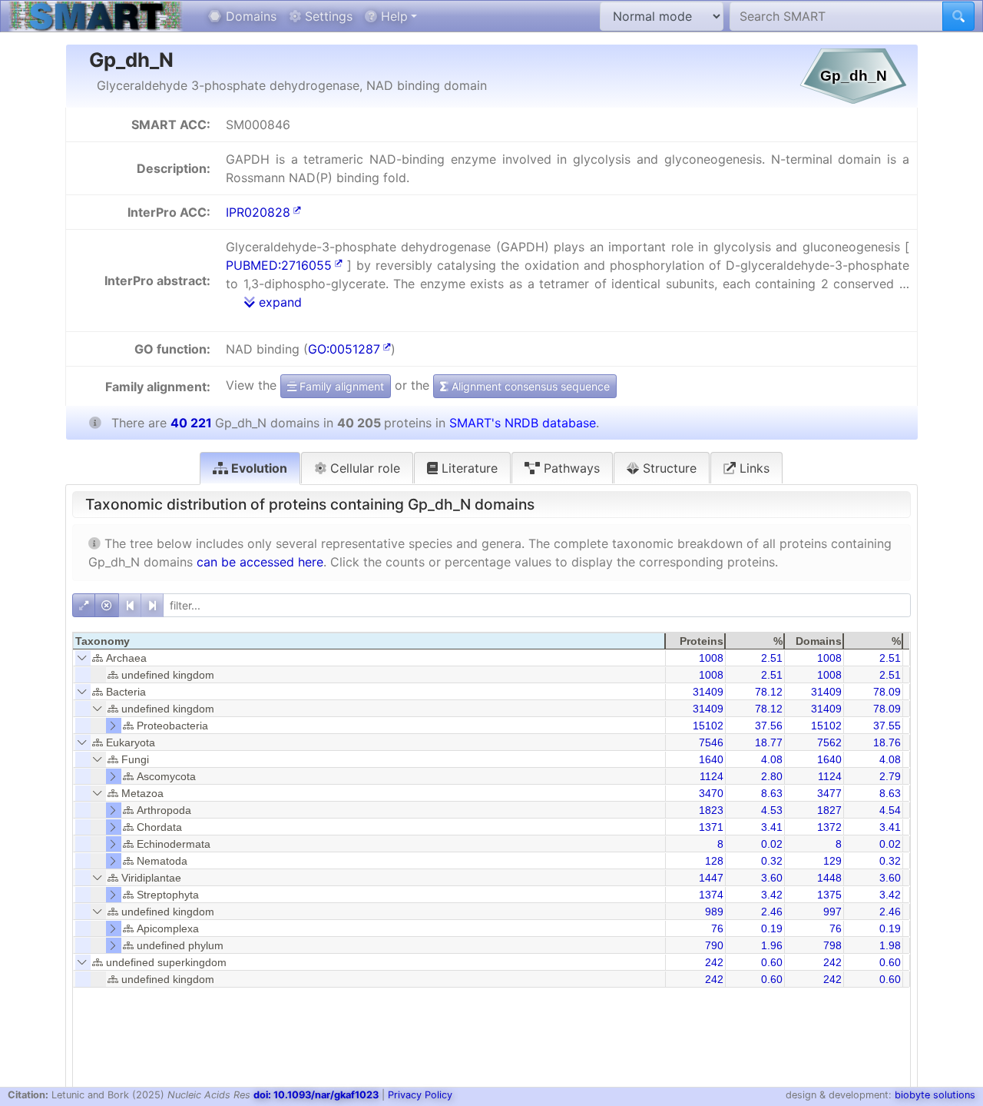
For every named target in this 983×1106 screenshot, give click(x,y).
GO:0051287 (344, 349)
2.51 (772, 658)
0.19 (772, 928)
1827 (829, 810)
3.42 (772, 894)
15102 (708, 725)
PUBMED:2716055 (279, 265)
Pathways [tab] (570, 468)
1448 (829, 878)
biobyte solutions (935, 1095)
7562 (829, 742)
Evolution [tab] (257, 468)
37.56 (769, 725)
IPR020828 (258, 212)
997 (832, 911)
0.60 (772, 962)
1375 (829, 894)
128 (714, 861)
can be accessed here (260, 562)
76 (717, 928)
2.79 (890, 776)
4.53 (772, 810)
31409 (708, 692)
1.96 (772, 945)
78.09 (887, 692)
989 (714, 911)
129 (832, 861)
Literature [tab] (468, 468)
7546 (711, 742)
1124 (711, 776)
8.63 (772, 793)
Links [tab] (753, 468)
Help (392, 16)
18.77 (769, 742)
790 (714, 945)
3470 (711, 793)
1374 (711, 894)
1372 (829, 827)
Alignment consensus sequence (529, 386)
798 (832, 945)
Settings (326, 16)
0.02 (772, 844)
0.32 (772, 861)
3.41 (772, 827)
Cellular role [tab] (363, 468)
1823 (711, 810)
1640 (711, 759)
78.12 (769, 692)
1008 (711, 658)
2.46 (772, 911)
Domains (249, 16)
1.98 (890, 945)
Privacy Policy (420, 1095)
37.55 (887, 725)
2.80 (772, 776)
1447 (711, 878)
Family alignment (340, 386)
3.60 (772, 878)
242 (714, 962)
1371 (711, 827)
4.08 (772, 759)
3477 (829, 793)
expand (278, 302)
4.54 (890, 810)
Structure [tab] (668, 468)
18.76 (887, 742)
